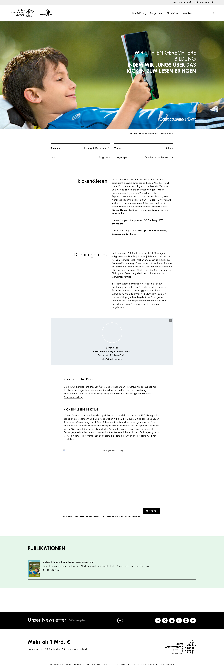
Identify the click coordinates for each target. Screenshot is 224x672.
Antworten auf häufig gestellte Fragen (69, 665)
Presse (115, 665)
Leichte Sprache (181, 2)
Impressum (125, 665)
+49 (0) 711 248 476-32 (114, 355)
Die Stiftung (139, 13)
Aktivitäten (173, 13)
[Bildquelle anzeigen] (170, 320)
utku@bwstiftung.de (112, 359)
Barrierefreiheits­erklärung (146, 665)
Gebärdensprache (202, 2)
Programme (156, 13)
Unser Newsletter (47, 620)
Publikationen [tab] (46, 548)
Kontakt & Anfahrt (101, 665)
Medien (187, 13)
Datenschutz (167, 665)
